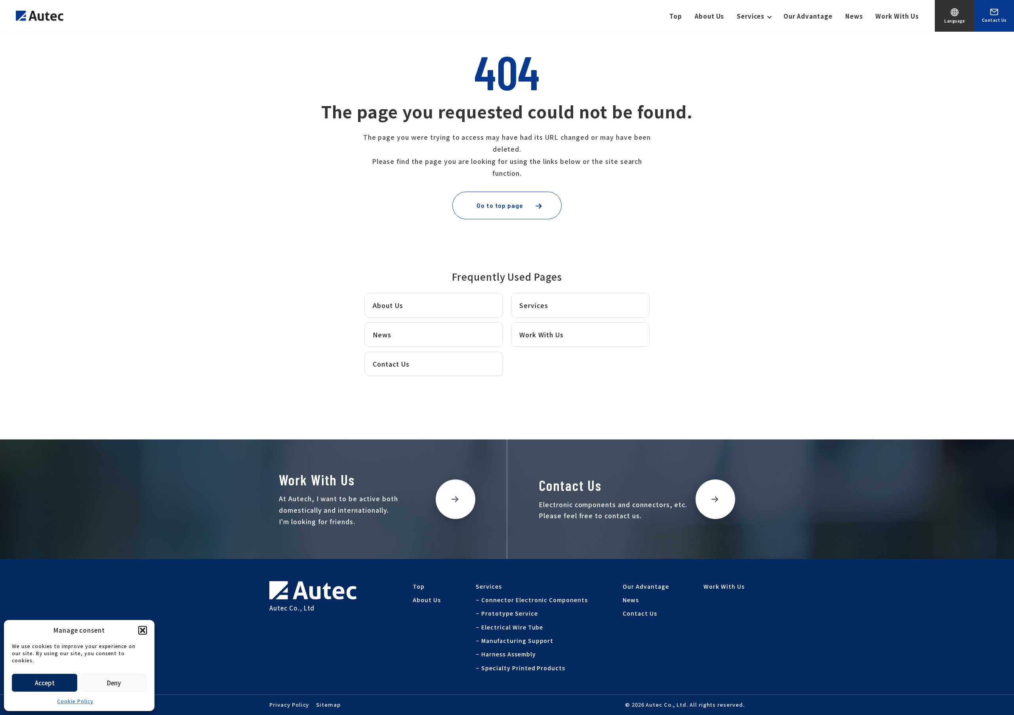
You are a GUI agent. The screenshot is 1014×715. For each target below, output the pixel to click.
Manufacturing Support (517, 641)
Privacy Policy (289, 704)
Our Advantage (807, 16)
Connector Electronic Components (534, 600)
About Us (709, 16)
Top (675, 16)
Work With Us (897, 16)
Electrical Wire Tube (512, 627)
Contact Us (391, 364)
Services (750, 16)
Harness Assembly (508, 654)
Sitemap (328, 704)
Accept (45, 683)
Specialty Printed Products (523, 668)
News (854, 16)
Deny (114, 683)
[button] (143, 630)
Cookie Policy (75, 701)
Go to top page (500, 205)
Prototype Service (509, 613)
